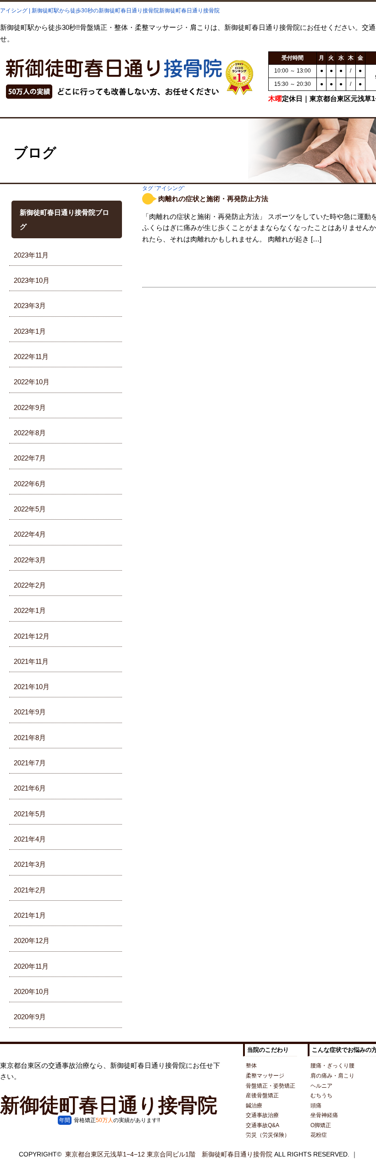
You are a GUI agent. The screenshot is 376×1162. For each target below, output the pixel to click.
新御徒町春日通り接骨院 (108, 1105)
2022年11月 (31, 356)
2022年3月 (30, 560)
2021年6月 (30, 788)
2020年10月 (32, 991)
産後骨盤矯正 (262, 1095)
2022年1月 (30, 610)
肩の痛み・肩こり (332, 1075)
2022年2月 (30, 585)
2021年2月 (30, 890)
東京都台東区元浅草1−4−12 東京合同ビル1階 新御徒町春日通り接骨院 (168, 1154)
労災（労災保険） (268, 1135)
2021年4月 (30, 839)
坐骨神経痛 (324, 1115)
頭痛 (315, 1105)
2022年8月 (30, 433)
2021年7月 (30, 763)
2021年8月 (30, 737)
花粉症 (318, 1135)
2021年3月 (30, 864)
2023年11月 (31, 255)
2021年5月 (30, 814)
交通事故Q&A (262, 1125)
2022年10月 (32, 382)
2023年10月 (32, 280)
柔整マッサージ (265, 1075)
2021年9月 (30, 712)
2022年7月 (30, 458)
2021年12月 (32, 636)
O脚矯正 (320, 1125)
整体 (251, 1065)
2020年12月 (32, 940)
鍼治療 (254, 1105)
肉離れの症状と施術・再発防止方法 (213, 198)
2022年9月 (30, 407)
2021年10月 (32, 686)
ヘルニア (321, 1086)
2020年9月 (30, 1017)
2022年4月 (30, 534)
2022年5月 (30, 509)
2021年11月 (31, 661)
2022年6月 (30, 484)
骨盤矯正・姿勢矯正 (270, 1086)
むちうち (321, 1095)
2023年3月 (30, 305)
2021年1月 (30, 915)
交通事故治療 (262, 1115)
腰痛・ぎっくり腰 (332, 1065)
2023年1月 (30, 331)
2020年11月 (31, 966)
